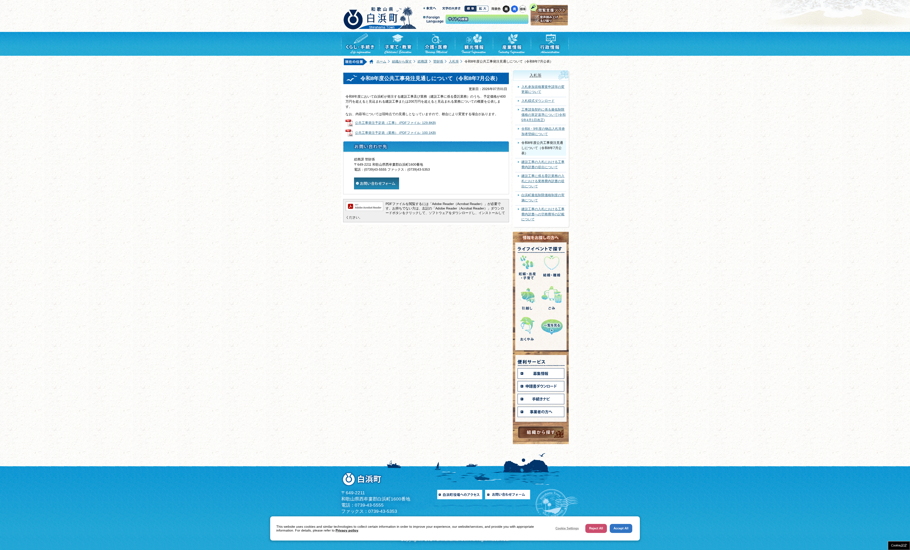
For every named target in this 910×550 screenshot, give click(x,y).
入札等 (454, 61)
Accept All (621, 528)
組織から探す (402, 61)
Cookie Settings (567, 528)
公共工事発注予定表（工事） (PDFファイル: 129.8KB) (395, 123)
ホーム (381, 61)
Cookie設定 (899, 545)
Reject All (596, 528)
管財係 (438, 61)
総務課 (423, 61)
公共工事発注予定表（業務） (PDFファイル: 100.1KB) (395, 133)
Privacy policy (347, 530)
